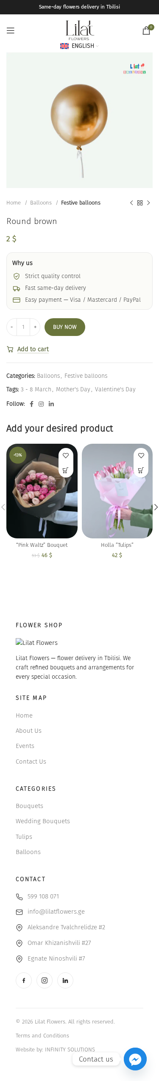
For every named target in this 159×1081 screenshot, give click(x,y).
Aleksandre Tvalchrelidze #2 (66, 927)
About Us (29, 730)
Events (25, 746)
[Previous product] (131, 203)
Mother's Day (73, 389)
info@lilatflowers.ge (56, 911)
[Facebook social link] (31, 404)
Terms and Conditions (42, 1035)
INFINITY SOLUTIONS (70, 1049)
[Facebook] (24, 980)
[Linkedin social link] (51, 404)
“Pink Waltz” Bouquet (41, 545)
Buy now (65, 327)
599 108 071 (43, 896)
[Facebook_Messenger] (135, 1059)
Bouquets (29, 806)
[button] (66, 470)
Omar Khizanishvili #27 (59, 943)
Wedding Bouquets (43, 821)
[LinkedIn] (65, 980)
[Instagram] (44, 980)
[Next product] (148, 203)
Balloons (41, 202)
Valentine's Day (115, 389)
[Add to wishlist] (66, 455)
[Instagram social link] (41, 404)
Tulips (24, 837)
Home (14, 202)
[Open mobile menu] (10, 30)
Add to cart (33, 349)
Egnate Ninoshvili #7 (56, 958)
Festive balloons (80, 202)
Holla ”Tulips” (117, 545)
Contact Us (31, 761)
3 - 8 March (36, 389)
